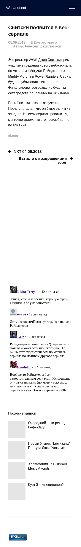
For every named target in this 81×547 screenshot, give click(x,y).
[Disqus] (40, 223)
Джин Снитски (49, 60)
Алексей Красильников (43, 46)
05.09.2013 (16, 42)
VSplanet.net (16, 8)
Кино (14, 136)
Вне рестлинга (45, 42)
